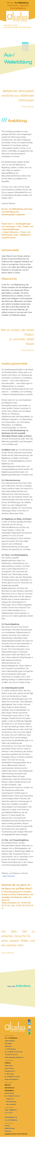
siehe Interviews (9, 876)
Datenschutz (8, 1131)
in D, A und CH (9, 1112)
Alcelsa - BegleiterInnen (11, 1110)
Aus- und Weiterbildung (11, 1120)
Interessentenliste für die (11, 1117)
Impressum (7, 1125)
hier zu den (11, 986)
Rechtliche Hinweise (10, 1128)
